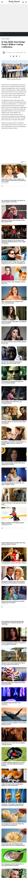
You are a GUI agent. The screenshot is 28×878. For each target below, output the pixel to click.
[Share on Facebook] (10, 56)
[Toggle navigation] (1, 34)
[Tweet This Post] (13, 56)
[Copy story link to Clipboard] (16, 56)
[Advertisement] (14, 18)
